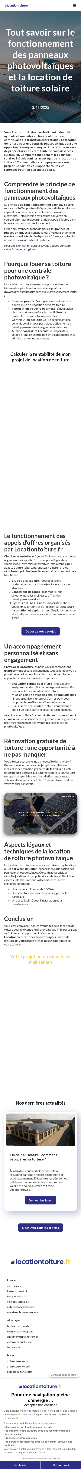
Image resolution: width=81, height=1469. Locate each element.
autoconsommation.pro (20, 1306)
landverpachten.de (18, 1326)
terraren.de (14, 1347)
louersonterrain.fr (17, 1291)
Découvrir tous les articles (40, 1227)
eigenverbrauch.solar (19, 1341)
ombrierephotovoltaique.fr (22, 1312)
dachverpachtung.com (20, 1331)
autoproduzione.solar (19, 1371)
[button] (73, 5)
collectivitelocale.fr (18, 1301)
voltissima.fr (14, 1286)
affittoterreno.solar (18, 1366)
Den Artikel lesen (40, 1200)
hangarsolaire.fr (16, 1296)
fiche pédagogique (23, 249)
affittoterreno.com (18, 1361)
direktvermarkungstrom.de (23, 1336)
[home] (18, 5)
